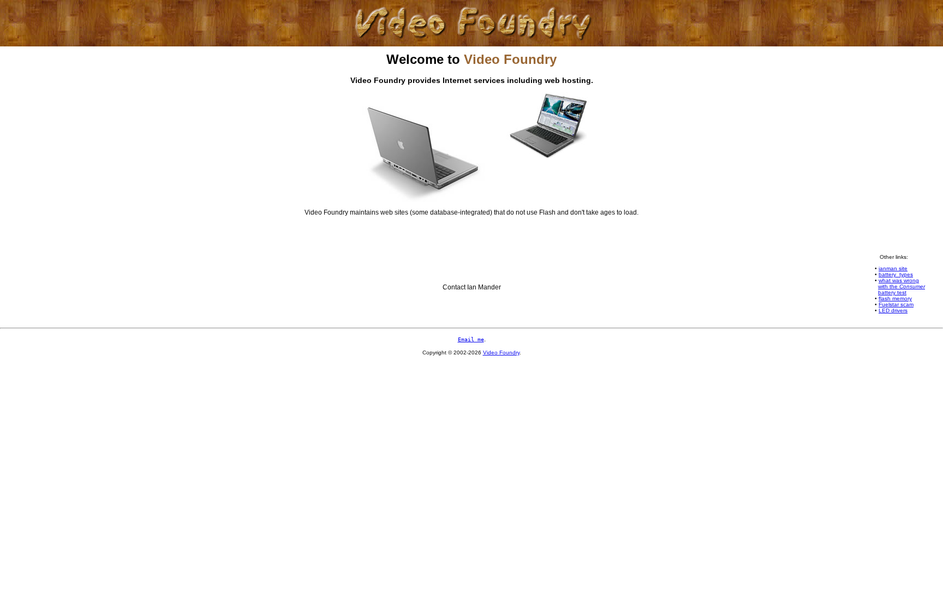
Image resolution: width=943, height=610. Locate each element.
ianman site (893, 268)
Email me (471, 339)
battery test (892, 292)
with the (901, 286)
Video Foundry (501, 353)
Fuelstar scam (896, 304)
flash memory (895, 298)
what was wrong (899, 280)
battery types (896, 274)
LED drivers (893, 310)
